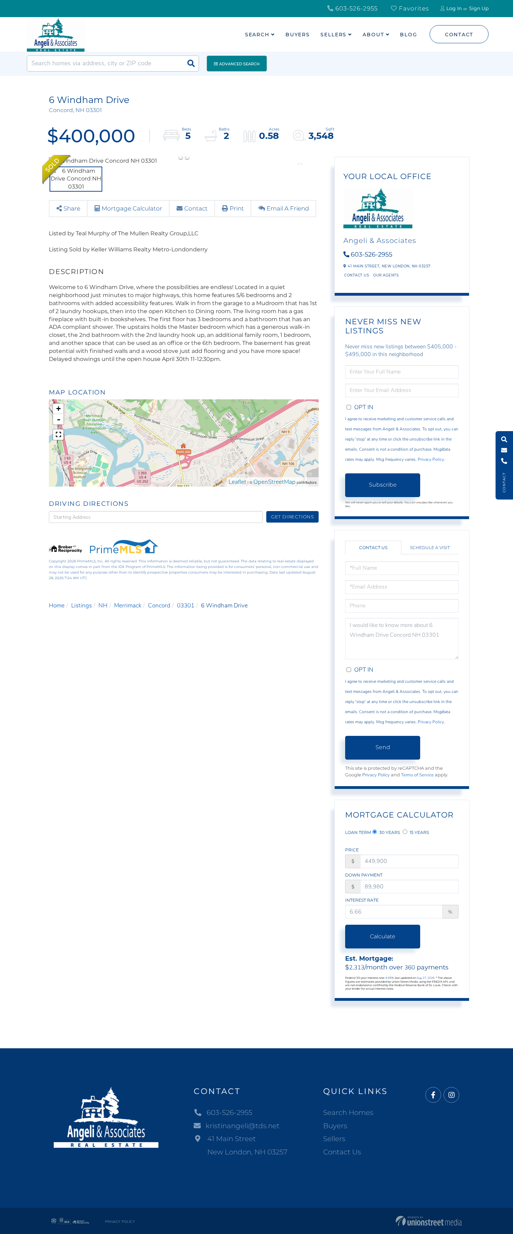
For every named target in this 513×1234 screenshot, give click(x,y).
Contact (459, 34)
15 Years (419, 832)
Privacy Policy (431, 459)
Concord (159, 605)
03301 (185, 605)
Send (383, 747)
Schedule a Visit (430, 547)
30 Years (389, 832)
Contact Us (356, 275)
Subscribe (383, 484)
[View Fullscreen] (58, 434)
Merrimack (127, 605)
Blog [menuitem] (408, 34)
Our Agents (386, 275)
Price (352, 849)
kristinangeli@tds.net (243, 1126)
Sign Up (479, 8)
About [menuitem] (373, 34)
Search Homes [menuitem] (348, 1112)
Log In (454, 8)
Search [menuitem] (257, 34)
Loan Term (358, 832)
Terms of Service (417, 775)
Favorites (413, 8)
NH (102, 605)
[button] (191, 63)
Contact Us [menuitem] (342, 1152)
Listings (81, 605)
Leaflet (237, 482)
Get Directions (292, 516)
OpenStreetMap (274, 482)
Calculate (382, 936)
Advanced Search (239, 63)
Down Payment (363, 875)
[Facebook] (433, 1095)
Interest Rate (362, 900)
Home (57, 605)
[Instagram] (451, 1095)
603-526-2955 (356, 8)
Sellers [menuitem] (333, 34)
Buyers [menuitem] (297, 34)
